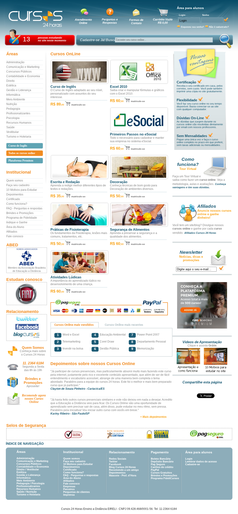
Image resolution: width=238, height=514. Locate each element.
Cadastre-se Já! (92, 40)
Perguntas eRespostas (110, 21)
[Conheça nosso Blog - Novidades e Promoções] (27, 336)
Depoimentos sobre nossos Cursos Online (92, 363)
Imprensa (69, 494)
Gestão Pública (109, 348)
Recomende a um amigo (124, 469)
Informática (13, 94)
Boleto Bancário (161, 458)
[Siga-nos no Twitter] (27, 318)
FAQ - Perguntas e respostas (24, 208)
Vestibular (12, 132)
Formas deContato (136, 21)
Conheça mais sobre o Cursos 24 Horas (33, 352)
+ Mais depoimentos (153, 416)
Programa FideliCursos (165, 478)
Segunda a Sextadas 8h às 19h (33, 368)
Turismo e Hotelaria (18, 136)
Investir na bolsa (73, 348)
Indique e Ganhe (16, 222)
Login (188, 458)
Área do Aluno (15, 227)
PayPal (155, 469)
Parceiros (69, 489)
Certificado (13, 199)
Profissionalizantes (18, 113)
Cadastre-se (192, 464)
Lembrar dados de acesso (201, 461)
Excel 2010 (118, 87)
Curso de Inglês (63, 87)
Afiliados (11, 231)
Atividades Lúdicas (65, 277)
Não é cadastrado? (219, 27)
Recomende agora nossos (34, 399)
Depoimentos (14, 194)
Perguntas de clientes (76, 492)
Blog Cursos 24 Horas (122, 467)
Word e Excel (71, 334)
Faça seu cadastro (18, 185)
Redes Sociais (117, 458)
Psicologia (13, 118)
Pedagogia (13, 108)
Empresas (69, 486)
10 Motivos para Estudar (21, 189)
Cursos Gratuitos (161, 472)
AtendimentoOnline (83, 21)
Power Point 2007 (148, 334)
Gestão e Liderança (18, 90)
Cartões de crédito (162, 467)
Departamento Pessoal (151, 341)
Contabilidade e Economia (23, 76)
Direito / (22, 469)
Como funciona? (16, 203)
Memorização (145, 348)
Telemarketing (71, 341)
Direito (10, 80)
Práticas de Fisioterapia (69, 229)
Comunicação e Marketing (23, 67)
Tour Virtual (187, 169)
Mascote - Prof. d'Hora (122, 475)
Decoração (118, 182)
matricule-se (78, 104)
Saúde (10, 127)
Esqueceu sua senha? (192, 27)
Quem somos (14, 180)
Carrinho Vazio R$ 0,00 (162, 21)
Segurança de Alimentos (129, 229)
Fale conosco (14, 236)
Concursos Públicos (19, 71)
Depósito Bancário (162, 461)
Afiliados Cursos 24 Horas (200, 232)
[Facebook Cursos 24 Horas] (27, 327)
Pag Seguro (158, 464)
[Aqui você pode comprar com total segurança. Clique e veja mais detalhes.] (157, 434)
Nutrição (11, 104)
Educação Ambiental (113, 334)
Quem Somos (33, 347)
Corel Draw (107, 341)
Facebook (115, 464)
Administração (15, 62)
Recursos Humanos (18, 122)
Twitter (113, 461)
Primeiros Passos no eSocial (133, 134)
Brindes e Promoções (19, 213)
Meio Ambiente (15, 99)
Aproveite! (32, 386)
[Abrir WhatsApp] (226, 502)
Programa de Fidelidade (21, 217)
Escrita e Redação (65, 182)
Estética (11, 85)
